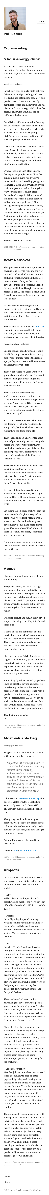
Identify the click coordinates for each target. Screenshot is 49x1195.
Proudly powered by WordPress (29, 1190)
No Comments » (28, 850)
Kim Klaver (39, 326)
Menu (41, 21)
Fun (16, 850)
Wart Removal (17, 260)
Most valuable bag (20, 738)
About (9, 569)
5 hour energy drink (22, 59)
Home (7, 1176)
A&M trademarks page (29, 798)
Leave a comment (13, 250)
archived (31, 247)
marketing (40, 247)
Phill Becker (13, 34)
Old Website (20, 247)
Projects (11, 870)
